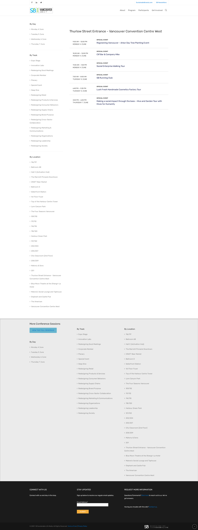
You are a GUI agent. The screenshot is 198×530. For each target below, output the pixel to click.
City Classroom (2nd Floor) (42, 256)
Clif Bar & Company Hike (108, 54)
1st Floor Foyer (37, 197)
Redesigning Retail (38, 95)
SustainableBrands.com (144, 2)
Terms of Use (72, 526)
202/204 (34, 246)
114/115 (34, 226)
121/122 (34, 241)
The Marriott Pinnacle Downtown (44, 177)
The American (36, 302)
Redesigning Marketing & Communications (40, 129)
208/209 (34, 261)
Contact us (153, 507)
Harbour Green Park (39, 236)
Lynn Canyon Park (38, 206)
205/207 (34, 251)
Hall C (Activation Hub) (40, 172)
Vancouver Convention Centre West (45, 306)
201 (32, 271)
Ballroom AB (36, 167)
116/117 (34, 162)
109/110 (34, 216)
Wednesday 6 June (38, 39)
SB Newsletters (161, 2)
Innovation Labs (37, 65)
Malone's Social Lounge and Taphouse (46, 292)
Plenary (34, 80)
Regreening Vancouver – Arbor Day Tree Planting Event (123, 43)
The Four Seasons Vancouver (43, 211)
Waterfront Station (38, 192)
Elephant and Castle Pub (41, 297)
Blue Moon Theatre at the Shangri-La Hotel (45, 285)
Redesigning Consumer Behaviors (44, 105)
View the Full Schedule (43, 330)
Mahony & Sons (37, 266)
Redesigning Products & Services (44, 100)
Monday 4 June (79, 44)
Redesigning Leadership (40, 141)
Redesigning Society (39, 146)
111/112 (33, 221)
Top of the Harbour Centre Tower (44, 202)
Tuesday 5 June (80, 79)
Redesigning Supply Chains (42, 110)
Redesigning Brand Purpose (42, 115)
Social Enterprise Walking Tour (111, 66)
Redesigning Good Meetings (42, 70)
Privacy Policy (82, 526)
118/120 (34, 231)
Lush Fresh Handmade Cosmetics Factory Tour (119, 89)
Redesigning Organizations (42, 136)
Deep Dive (35, 90)
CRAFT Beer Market (39, 182)
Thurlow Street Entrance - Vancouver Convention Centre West (45, 277)
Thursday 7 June (80, 102)
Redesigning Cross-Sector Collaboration (41, 121)
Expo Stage (35, 61)
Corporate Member (38, 75)
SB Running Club (105, 78)
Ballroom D (35, 187)
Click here (145, 495)
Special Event (102, 40)
